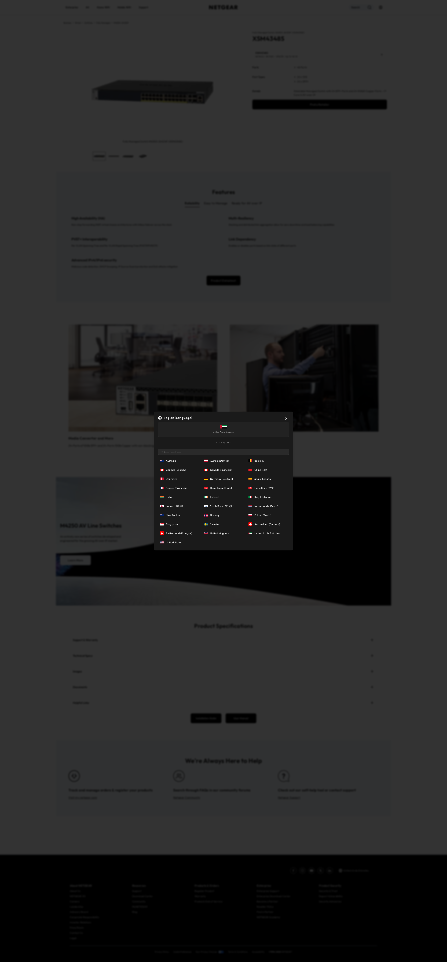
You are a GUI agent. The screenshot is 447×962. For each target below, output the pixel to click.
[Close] (286, 418)
